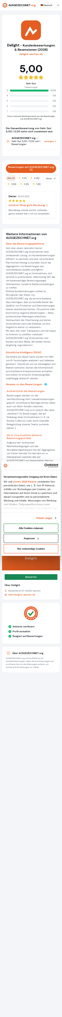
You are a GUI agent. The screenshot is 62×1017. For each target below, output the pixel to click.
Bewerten (31, 577)
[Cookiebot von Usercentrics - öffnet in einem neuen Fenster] (44, 466)
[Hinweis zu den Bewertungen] (45, 384)
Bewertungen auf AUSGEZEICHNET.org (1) (31, 168)
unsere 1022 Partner (25, 481)
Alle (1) (11, 178)
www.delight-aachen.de (21, 594)
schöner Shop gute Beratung (27, 205)
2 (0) (24, 184)
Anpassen (29, 538)
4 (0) (34, 178)
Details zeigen (44, 518)
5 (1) (22, 178)
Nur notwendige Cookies (31, 548)
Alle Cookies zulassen (31, 528)
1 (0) (36, 184)
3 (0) (11, 184)
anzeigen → (50, 141)
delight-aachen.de (31, 54)
